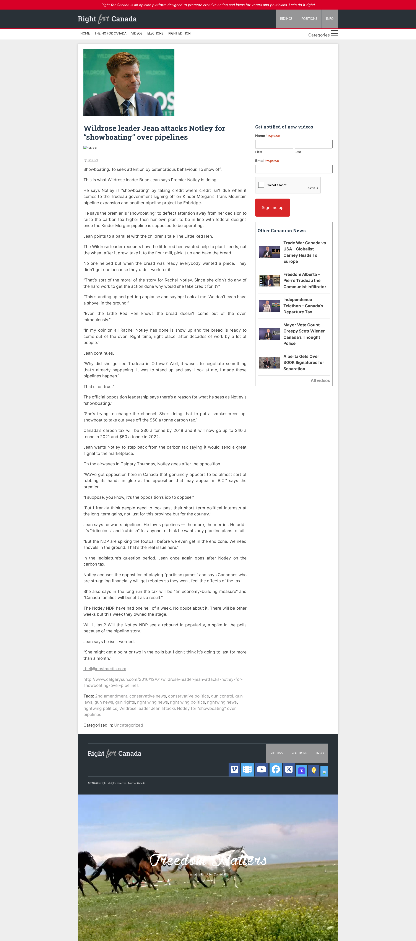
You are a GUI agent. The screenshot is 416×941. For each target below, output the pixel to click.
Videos (136, 33)
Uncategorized (128, 725)
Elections (155, 33)
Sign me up (273, 207)
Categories (319, 35)
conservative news (147, 696)
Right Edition (179, 33)
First (258, 152)
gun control (222, 696)
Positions (309, 18)
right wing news (152, 702)
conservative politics (188, 696)
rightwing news (222, 702)
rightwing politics (100, 708)
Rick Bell (93, 160)
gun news (103, 702)
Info (329, 18)
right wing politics (187, 702)
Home (85, 33)
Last (298, 152)
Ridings (286, 18)
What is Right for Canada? (208, 874)
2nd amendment (111, 696)
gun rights (125, 702)
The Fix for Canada (110, 33)
